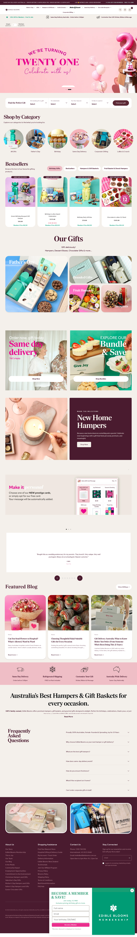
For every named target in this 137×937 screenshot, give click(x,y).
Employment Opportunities (15, 871)
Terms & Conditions (45, 880)
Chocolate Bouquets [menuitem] (104, 7)
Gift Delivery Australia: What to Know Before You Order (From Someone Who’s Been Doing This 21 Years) (110, 642)
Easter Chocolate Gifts (13, 890)
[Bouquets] (116, 298)
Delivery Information (45, 858)
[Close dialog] (132, 890)
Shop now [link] (35, 821)
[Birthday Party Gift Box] (85, 192)
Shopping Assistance (47, 844)
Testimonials (42, 865)
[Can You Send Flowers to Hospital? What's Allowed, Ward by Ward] (25, 615)
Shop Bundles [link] (101, 379)
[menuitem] (76, 7)
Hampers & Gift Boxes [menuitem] (48, 7)
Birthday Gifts (54, 168)
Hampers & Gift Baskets (89, 168)
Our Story (9, 849)
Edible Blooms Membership (15, 852)
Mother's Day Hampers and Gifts (17, 883)
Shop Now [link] (36, 379)
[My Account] (125, 9)
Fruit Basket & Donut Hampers (116, 168)
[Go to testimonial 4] (69, 578)
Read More (68, 716)
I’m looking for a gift (37, 101)
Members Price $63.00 (84, 225)
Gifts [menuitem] (37, 7)
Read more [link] (12, 655)
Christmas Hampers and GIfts (16, 877)
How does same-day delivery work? (79, 761)
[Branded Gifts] (100, 269)
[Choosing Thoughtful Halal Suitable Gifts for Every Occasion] (68, 615)
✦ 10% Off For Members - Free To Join (120, 2)
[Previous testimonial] (57, 578)
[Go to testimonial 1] (62, 578)
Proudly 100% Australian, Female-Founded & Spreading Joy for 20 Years (92, 732)
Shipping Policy (43, 877)
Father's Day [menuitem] (30, 7)
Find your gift (121, 103)
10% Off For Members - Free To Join (21, 17)
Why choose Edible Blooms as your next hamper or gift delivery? (90, 742)
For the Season (76, 101)
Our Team (9, 858)
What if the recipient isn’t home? (78, 781)
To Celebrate (55, 101)
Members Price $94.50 (116, 225)
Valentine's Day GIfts (13, 880)
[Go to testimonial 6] (74, 578)
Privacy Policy (43, 871)
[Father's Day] (36, 284)
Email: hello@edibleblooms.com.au (83, 855)
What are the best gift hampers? (78, 752)
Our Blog (8, 862)
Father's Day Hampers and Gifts (17, 886)
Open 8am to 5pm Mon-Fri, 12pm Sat (84, 858)
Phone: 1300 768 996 (78, 849)
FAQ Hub (41, 886)
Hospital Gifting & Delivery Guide (50, 852)
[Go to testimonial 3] (67, 578)
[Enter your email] (129, 857)
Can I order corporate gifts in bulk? (79, 790)
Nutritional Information (46, 883)
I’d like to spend (97, 101)
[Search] (120, 9)
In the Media (10, 865)
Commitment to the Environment (18, 874)
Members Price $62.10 (20, 225)
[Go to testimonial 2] (65, 578)
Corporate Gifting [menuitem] (68, 12)
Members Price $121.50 (52, 225)
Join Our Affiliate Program (47, 868)
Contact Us (75, 844)
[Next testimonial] (80, 578)
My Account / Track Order (47, 855)
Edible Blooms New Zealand (48, 862)
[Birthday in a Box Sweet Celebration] (52, 192)
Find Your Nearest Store (46, 849)
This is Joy (9, 855)
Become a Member (71, 925)
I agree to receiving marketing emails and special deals (117, 864)
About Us (9, 844)
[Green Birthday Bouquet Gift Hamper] (20, 192)
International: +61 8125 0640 (81, 852)
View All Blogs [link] (123, 587)
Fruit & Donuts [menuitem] (61, 7)
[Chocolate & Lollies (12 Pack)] (117, 192)
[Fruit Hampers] (84, 298)
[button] (84, 444)
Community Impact (12, 868)
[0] (129, 9)
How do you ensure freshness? (77, 771)
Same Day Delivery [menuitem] (89, 7)
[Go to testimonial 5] (72, 578)
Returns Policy (43, 874)
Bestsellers (70, 168)
